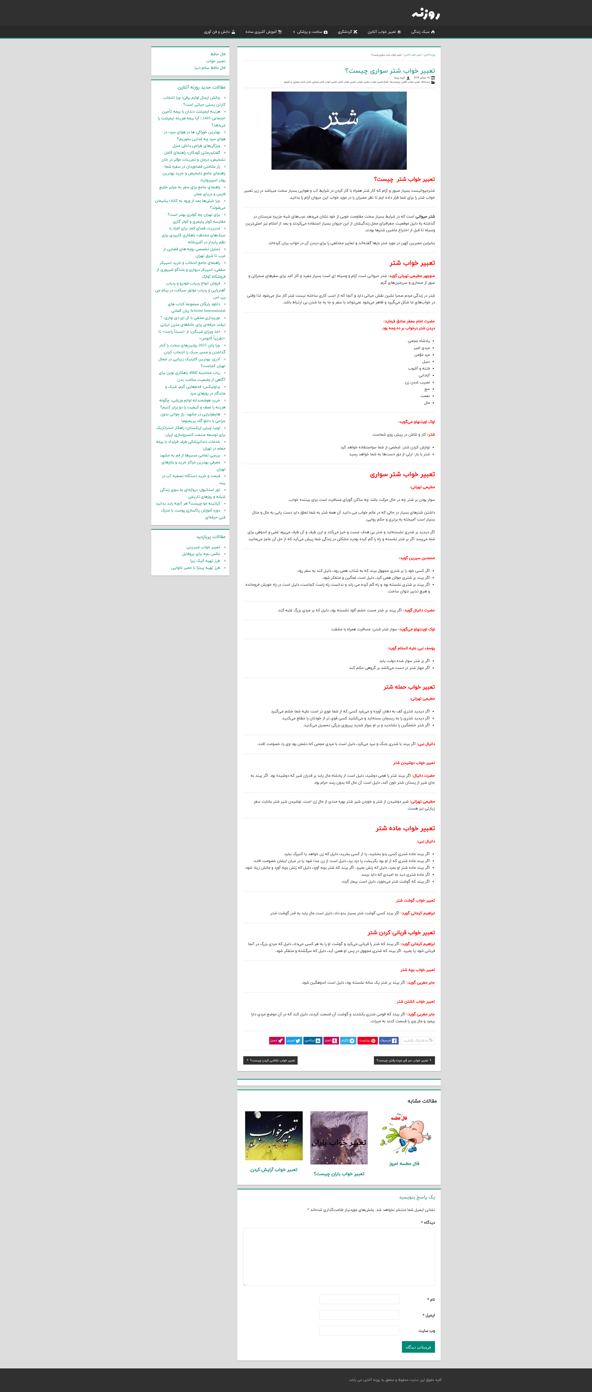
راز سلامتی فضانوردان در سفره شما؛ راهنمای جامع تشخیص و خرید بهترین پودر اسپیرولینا (194, 173)
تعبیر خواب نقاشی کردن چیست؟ (272, 1061)
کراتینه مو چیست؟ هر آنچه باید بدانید (188, 503)
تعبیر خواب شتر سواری (324, 82)
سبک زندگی (420, 31)
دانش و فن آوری (217, 31)
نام (431, 1300)
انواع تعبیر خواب (379, 82)
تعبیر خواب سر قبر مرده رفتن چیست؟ (402, 1061)
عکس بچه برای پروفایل (201, 554)
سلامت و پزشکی (309, 31)
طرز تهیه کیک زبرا (205, 561)
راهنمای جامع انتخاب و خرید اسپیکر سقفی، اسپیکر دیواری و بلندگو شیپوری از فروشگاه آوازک (191, 270)
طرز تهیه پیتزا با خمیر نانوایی (195, 568)
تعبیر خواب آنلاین (382, 31)
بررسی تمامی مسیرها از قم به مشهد (190, 455)
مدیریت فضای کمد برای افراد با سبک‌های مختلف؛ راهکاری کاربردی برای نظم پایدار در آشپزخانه (193, 235)
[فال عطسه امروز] (404, 1153)
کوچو (287, 82)
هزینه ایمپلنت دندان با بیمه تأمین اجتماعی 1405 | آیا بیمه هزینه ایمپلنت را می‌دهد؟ (191, 118)
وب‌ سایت (427, 1331)
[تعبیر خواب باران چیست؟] (339, 1163)
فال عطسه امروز (404, 1164)
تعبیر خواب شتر (347, 82)
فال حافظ (217, 54)
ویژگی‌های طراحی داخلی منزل (196, 146)
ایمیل (428, 1315)
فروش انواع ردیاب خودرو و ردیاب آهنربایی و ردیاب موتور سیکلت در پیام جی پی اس (190, 290)
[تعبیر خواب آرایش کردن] (274, 1159)
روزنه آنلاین (429, 55)
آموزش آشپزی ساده (261, 31)
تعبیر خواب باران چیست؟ (339, 1174)
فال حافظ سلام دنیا (209, 68)
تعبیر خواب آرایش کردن (273, 1170)
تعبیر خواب (363, 82)
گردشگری (345, 31)
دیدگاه (428, 1223)
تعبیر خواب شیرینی (203, 547)
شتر (308, 82)
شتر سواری (299, 82)
